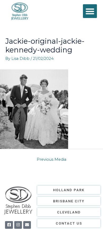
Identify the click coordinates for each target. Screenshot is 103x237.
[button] (90, 11)
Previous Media (51, 159)
